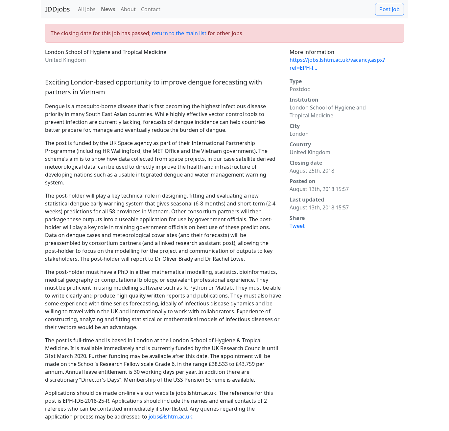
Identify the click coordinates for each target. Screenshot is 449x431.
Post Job (389, 9)
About (128, 9)
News (108, 9)
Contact (150, 9)
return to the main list (179, 33)
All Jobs (87, 9)
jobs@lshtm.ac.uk (170, 416)
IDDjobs (57, 9)
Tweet (297, 225)
